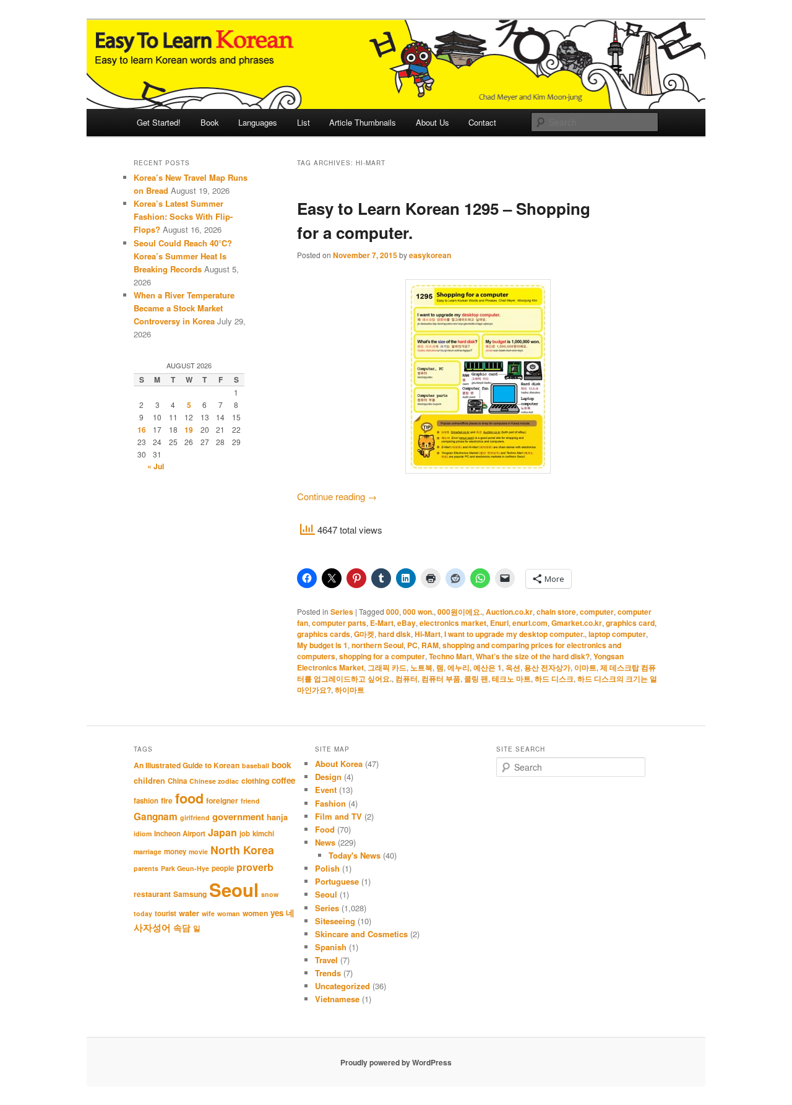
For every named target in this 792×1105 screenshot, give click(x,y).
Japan (222, 832)
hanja (277, 817)
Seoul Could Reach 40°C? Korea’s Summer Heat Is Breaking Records (183, 256)
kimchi (263, 833)
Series (341, 611)
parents (146, 868)
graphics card (630, 622)
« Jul (155, 466)
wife (208, 913)
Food (325, 829)
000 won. (418, 611)
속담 (182, 927)
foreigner (222, 800)
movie (198, 851)
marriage (147, 851)
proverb (254, 867)
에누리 (458, 667)
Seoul (234, 890)
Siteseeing (335, 921)
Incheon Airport (179, 833)
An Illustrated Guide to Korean (186, 765)
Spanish (330, 947)
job (244, 833)
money (175, 851)
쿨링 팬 (476, 678)
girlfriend (195, 817)
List (303, 122)
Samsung (190, 893)
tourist (165, 913)
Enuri (499, 622)
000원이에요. (459, 611)
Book (209, 122)
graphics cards (323, 633)
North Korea (242, 849)
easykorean (430, 255)
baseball (255, 765)
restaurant (152, 893)
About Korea (339, 763)
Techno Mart (450, 656)
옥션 (513, 667)
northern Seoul (377, 645)
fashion (146, 800)
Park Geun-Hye (185, 868)
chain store (556, 611)
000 (392, 611)
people (223, 868)
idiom (143, 833)
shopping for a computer (382, 656)
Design (328, 776)
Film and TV (338, 816)
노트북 (421, 667)
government (238, 816)
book (281, 764)
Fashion (330, 803)
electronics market (453, 622)
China (177, 781)
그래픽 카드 (387, 667)
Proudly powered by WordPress (396, 1062)
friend (250, 800)
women (255, 913)
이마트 (585, 667)
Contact (482, 122)
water (189, 913)
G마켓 (364, 633)
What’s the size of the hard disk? (533, 656)
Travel (326, 960)
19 (188, 429)
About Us (432, 122)
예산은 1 (487, 667)
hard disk (394, 633)
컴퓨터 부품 (440, 678)
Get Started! (159, 122)
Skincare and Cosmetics (361, 934)
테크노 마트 (511, 678)
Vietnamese (337, 999)
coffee (283, 780)
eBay (406, 622)
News (325, 842)
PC (412, 645)
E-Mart (382, 622)
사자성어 (152, 927)
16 (141, 429)
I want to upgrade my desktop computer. (514, 633)
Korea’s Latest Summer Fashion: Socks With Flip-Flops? (183, 216)
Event (326, 789)
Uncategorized (342, 986)
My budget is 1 (322, 645)
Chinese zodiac (214, 781)
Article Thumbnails (362, 122)
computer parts (339, 622)
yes (276, 913)
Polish (327, 868)
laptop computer (617, 633)
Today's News (355, 855)
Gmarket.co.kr (576, 622)
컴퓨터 (406, 678)
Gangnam (156, 816)
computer (597, 611)
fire (167, 800)
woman (228, 913)
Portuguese (337, 881)
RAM (430, 645)
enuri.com (530, 622)
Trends (328, 973)
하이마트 (349, 689)
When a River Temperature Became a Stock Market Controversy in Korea (184, 308)
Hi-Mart (428, 633)
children (149, 780)
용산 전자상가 (547, 667)
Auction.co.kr (509, 611)
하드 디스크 (554, 678)
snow (269, 894)
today (143, 913)
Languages (257, 122)
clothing (255, 780)
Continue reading (337, 496)
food (189, 798)
